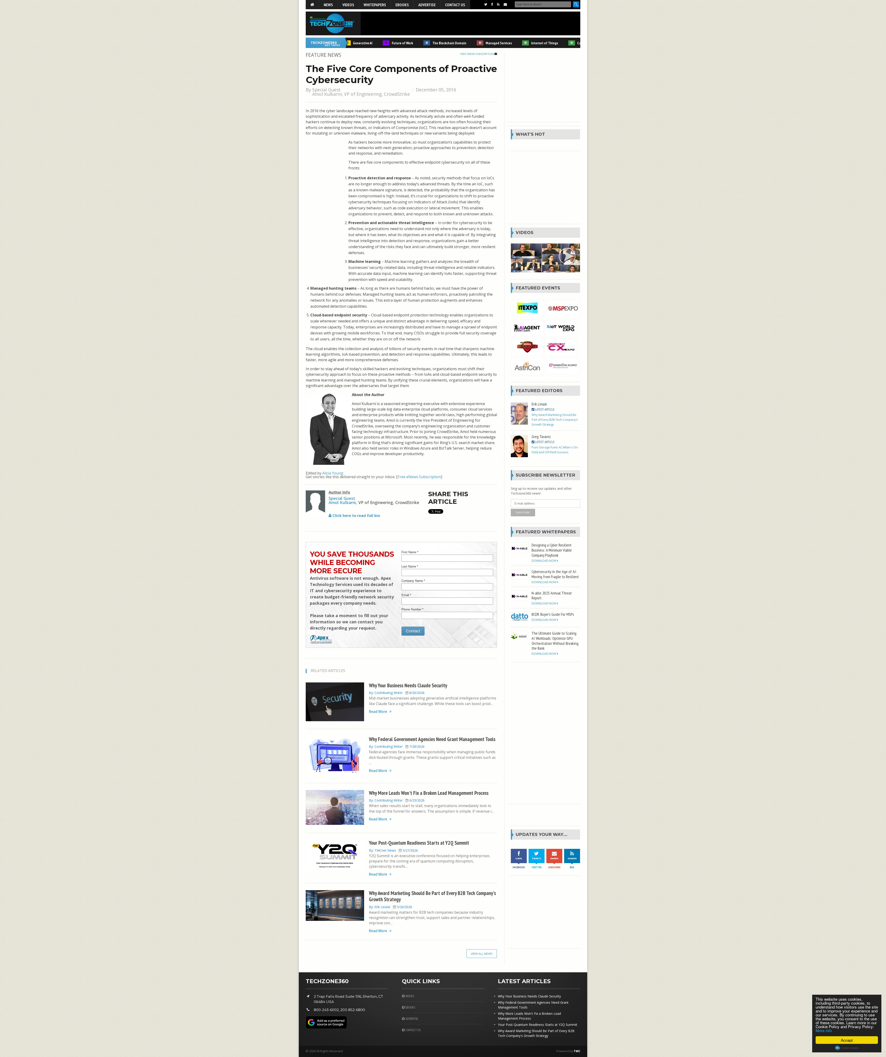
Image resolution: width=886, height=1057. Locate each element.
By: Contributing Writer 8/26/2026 (397, 693)
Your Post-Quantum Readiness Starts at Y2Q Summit (419, 842)
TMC (577, 1051)
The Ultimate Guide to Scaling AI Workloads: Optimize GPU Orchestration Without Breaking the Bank (555, 640)
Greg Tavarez (541, 436)
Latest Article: (544, 409)
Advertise (427, 4)
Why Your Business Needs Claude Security (408, 685)
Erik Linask (539, 404)
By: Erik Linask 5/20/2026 (390, 907)
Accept (847, 1040)
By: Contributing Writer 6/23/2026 (397, 800)
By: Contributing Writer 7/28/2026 (397, 746)
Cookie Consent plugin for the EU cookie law (846, 1048)
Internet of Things (521, 43)
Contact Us (455, 4)
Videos (348, 4)
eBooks (402, 4)
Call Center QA (564, 43)
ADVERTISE (411, 1019)
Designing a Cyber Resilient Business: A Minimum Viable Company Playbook (552, 550)
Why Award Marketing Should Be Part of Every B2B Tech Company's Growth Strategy (432, 896)
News (328, 4)
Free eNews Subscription (477, 54)
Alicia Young (332, 473)
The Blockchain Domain (426, 43)
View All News (482, 954)
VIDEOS (409, 996)
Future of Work (378, 43)
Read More (378, 711)
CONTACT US (413, 1030)
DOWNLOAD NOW (544, 561)
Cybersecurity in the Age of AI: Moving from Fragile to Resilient (555, 574)
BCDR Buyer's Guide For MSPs (553, 614)
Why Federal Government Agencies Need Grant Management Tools (432, 739)
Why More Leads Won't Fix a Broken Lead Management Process (428, 793)
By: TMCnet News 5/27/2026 (393, 850)
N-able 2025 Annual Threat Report (552, 595)
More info (824, 1030)
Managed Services (475, 43)
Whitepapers (375, 4)
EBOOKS (410, 1007)
